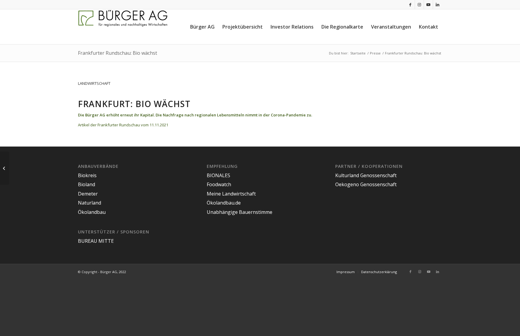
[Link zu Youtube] (428, 4)
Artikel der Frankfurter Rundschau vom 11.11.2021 (123, 125)
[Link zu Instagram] (419, 4)
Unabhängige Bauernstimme (239, 212)
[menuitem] (202, 26)
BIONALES (218, 175)
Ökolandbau (92, 212)
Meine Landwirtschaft (231, 193)
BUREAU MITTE (96, 241)
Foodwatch (219, 184)
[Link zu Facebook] (410, 4)
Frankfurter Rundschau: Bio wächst (117, 53)
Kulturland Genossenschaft (366, 175)
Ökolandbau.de (224, 202)
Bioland (86, 184)
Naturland (89, 202)
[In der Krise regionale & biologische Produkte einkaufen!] (4, 168)
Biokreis (87, 175)
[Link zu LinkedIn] (437, 4)
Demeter (88, 193)
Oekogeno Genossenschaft (366, 184)
